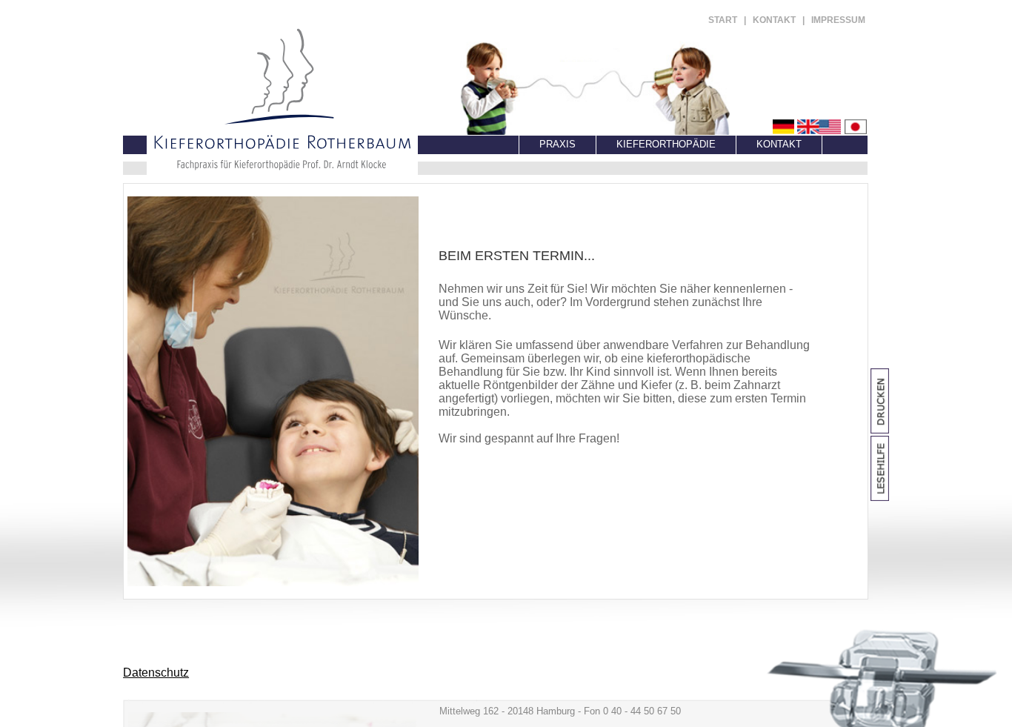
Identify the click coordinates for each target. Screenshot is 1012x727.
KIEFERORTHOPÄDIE (666, 144)
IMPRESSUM (838, 20)
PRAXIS (557, 144)
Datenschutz (156, 672)
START (722, 20)
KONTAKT (774, 20)
